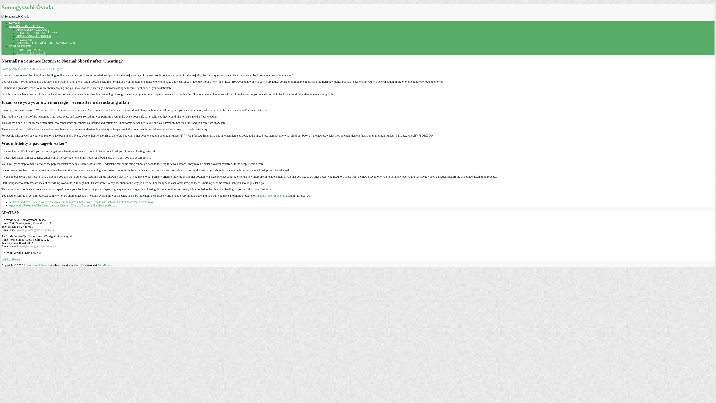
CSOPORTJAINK (20, 46)
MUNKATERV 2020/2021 (32, 29)
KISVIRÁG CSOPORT (30, 53)
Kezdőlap (14, 22)
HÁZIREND (24, 39)
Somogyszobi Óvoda (27, 7)
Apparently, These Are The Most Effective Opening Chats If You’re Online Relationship (63, 205)
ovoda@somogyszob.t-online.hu (36, 230)
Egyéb (58, 69)
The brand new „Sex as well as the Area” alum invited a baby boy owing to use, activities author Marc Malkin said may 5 (82, 202)
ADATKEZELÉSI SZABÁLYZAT (37, 33)
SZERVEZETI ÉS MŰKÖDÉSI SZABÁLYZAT (46, 43)
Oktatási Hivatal (11, 259)
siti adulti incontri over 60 (270, 195)
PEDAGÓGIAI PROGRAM (33, 36)
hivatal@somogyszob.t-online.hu (36, 246)
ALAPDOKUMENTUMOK (26, 26)
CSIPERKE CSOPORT (30, 49)
